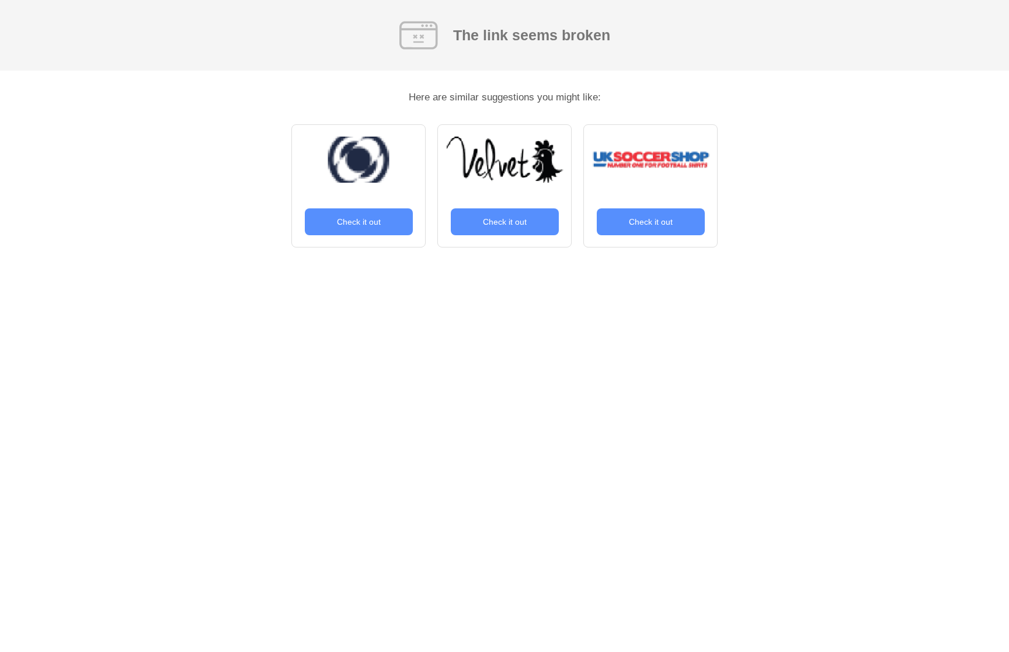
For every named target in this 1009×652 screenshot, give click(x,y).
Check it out (359, 221)
